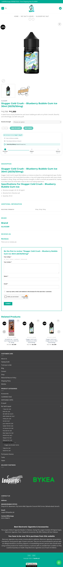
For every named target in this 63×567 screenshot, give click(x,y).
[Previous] (4, 52)
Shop (2, 374)
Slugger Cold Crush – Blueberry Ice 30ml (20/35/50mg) (11, 341)
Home (16, 16)
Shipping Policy (6, 381)
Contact (3, 371)
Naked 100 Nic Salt (8, 426)
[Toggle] (61, 406)
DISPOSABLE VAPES (7, 400)
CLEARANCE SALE (6, 397)
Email (6, 284)
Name (6, 276)
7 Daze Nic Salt (7, 409)
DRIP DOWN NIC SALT (9, 416)
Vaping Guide (5, 362)
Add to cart (16, 128)
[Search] (5, 8)
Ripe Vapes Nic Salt (8, 433)
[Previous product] (33, 19)
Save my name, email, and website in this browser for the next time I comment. (29, 291)
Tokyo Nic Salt (6, 448)
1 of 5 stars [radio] (4, 259)
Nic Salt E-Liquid (27, 16)
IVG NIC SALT (6, 421)
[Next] (58, 52)
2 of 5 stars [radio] (7, 259)
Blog (2, 368)
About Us (4, 359)
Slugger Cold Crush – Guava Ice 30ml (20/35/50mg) (51, 341)
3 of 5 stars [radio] (11, 259)
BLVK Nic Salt (6, 411)
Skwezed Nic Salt (7, 440)
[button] (2, 8)
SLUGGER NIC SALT (42, 16)
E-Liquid (3, 403)
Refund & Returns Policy (8, 378)
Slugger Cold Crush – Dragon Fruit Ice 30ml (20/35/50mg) (31, 341)
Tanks (3, 457)
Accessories (5, 394)
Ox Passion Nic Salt (8, 428)
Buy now (28, 128)
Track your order (6, 365)
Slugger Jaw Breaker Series (11, 445)
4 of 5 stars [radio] (17, 259)
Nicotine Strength (6, 121)
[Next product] (30, 19)
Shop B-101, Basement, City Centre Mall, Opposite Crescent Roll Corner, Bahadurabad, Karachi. (30, 506)
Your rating (7, 257)
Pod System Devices (7, 454)
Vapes (3, 460)
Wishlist (3, 384)
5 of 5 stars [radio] (23, 259)
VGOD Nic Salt (6, 450)
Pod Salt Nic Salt (7, 430)
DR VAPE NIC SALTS (8, 414)
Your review (8, 262)
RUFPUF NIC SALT (7, 435)
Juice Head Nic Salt (8, 423)
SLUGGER (4, 101)
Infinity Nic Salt (7, 418)
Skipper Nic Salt (7, 438)
